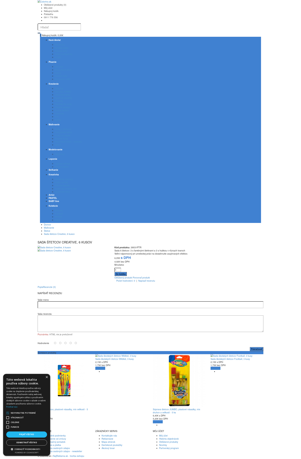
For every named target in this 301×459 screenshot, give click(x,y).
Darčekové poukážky (112, 444)
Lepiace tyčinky (62, 163)
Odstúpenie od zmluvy (55, 438)
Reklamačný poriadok (54, 441)
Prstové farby (61, 138)
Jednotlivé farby (63, 94)
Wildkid (58, 216)
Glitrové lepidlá (62, 185)
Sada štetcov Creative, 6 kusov (59, 233)
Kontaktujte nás (109, 435)
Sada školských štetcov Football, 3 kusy (230, 358)
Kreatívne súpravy (64, 179)
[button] (26, 449)
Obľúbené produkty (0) (55, 4)
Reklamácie (107, 438)
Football (59, 213)
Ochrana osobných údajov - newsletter (63, 451)
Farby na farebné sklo (66, 188)
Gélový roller (61, 75)
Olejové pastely (62, 107)
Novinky (163, 444)
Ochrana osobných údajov (57, 448)
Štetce (58, 144)
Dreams (59, 210)
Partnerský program (169, 448)
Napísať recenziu (146, 280)
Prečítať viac (12, 406)
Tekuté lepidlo (62, 166)
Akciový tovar (108, 448)
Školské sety (61, 50)
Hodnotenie (43, 343)
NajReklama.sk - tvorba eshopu (68, 455)
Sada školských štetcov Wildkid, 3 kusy (114, 358)
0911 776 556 (51, 17)
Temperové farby (63, 132)
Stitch (57, 219)
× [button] (46, 377)
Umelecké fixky (62, 191)
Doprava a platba (52, 444)
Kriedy (58, 119)
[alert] (26, 415)
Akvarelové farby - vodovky (68, 141)
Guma (58, 72)
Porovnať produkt (141, 277)
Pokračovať (256, 349)
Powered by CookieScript (27, 452)
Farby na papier (63, 135)
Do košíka (100, 368)
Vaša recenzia (45, 313)
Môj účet (48, 7)
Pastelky (59, 100)
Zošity (58, 57)
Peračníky (60, 44)
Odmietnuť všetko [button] (26, 442)
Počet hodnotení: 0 (125, 280)
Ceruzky (59, 66)
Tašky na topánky (63, 54)
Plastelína (60, 154)
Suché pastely (62, 110)
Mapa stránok (108, 441)
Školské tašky (61, 47)
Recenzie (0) (49, 286)
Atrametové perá (63, 69)
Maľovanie (49, 227)
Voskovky (59, 113)
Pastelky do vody (63, 104)
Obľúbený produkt (123, 277)
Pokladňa (48, 14)
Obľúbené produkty (168, 441)
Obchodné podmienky (55, 435)
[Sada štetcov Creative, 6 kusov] (54, 247)
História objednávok (169, 438)
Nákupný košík (51, 11)
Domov (47, 224)
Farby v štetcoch (63, 129)
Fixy (57, 116)
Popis (40, 286)
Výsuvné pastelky (63, 97)
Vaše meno (43, 299)
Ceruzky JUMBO (63, 91)
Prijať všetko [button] (26, 434)
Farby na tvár (61, 182)
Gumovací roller (63, 79)
